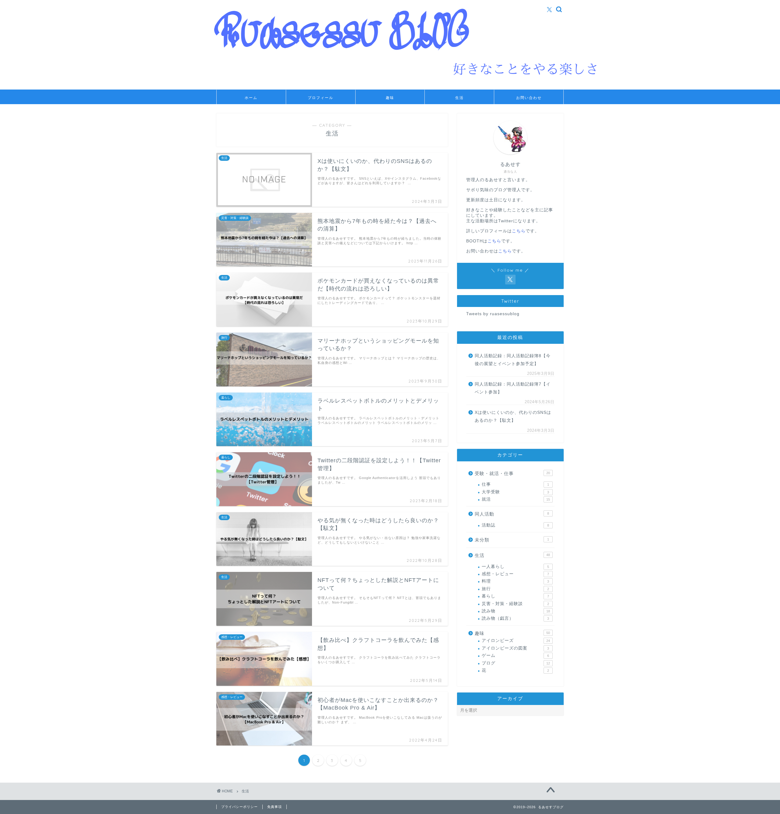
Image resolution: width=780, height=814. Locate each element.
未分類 (512, 539)
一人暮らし (515, 566)
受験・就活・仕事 (512, 473)
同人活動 (512, 513)
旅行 (515, 589)
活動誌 (515, 525)
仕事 (515, 484)
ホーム (251, 97)
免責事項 (274, 807)
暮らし (515, 596)
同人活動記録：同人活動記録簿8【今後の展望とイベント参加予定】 (513, 360)
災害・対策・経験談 (515, 603)
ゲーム (515, 655)
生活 (459, 97)
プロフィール (320, 97)
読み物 (516, 611)
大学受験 (515, 492)
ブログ (516, 663)
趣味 (390, 97)
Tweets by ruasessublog (492, 314)
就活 (516, 499)
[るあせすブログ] (425, 86)
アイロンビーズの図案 (515, 648)
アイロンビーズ (516, 640)
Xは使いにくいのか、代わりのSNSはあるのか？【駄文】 (513, 416)
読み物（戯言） (515, 618)
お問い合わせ (529, 97)
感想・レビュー (515, 574)
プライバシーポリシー (239, 807)
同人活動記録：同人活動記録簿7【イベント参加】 (513, 388)
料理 (515, 581)
